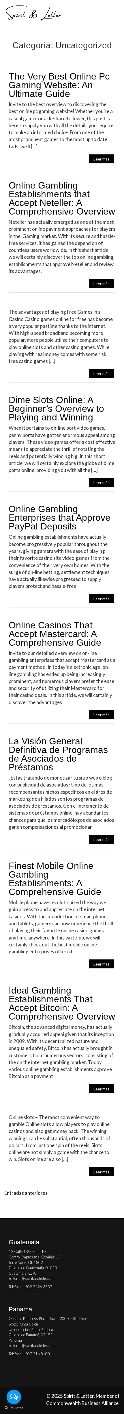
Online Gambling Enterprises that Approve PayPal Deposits (59, 517)
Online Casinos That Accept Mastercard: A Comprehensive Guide (55, 634)
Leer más (101, 158)
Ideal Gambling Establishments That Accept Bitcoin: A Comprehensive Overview (62, 1003)
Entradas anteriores (26, 1193)
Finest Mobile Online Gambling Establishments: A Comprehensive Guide (55, 879)
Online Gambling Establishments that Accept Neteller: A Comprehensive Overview (62, 198)
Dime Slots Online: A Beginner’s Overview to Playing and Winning (56, 408)
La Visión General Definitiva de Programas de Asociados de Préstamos (58, 754)
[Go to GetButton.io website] (14, 1408)
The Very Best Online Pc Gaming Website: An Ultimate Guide (59, 85)
